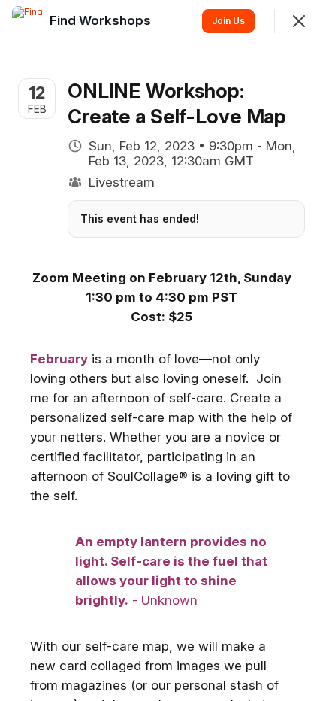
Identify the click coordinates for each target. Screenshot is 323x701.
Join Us (228, 20)
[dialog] (161, 350)
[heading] (102, 20)
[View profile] (27, 21)
